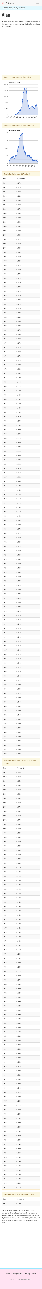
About (8, 1273)
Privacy (27, 1273)
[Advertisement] (21, 54)
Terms (34, 1273)
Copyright (15, 1273)
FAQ (21, 1273)
